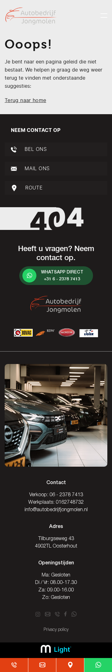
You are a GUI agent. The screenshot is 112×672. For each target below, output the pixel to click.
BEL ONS (35, 149)
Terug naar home (25, 100)
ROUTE (33, 187)
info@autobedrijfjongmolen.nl (56, 510)
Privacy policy (56, 630)
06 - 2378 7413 (66, 495)
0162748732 (70, 502)
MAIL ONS (36, 168)
